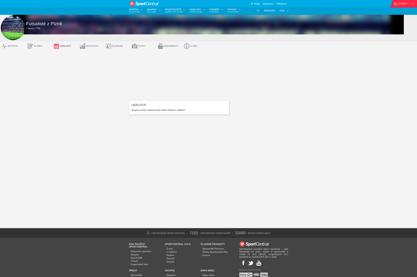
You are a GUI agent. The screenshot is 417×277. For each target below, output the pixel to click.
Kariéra (170, 255)
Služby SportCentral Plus (215, 252)
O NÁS (193, 46)
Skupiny (135, 254)
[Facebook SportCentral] (243, 263)
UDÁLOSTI (65, 46)
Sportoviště (136, 257)
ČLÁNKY (38, 46)
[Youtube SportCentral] (259, 263)
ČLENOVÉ (117, 46)
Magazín (170, 275)
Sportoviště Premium (213, 248)
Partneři (170, 258)
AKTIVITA (13, 46)
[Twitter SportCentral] (251, 263)
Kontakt (170, 261)
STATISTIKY (92, 46)
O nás (169, 248)
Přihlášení (282, 3)
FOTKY (142, 46)
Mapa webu (208, 275)
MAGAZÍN (269, 10)
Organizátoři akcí (139, 264)
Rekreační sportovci (141, 251)
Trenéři (134, 261)
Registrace (268, 3)
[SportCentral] (144, 4)
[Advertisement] (208, 76)
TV (257, 10)
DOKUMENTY (171, 46)
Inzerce (206, 255)
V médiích (171, 252)
